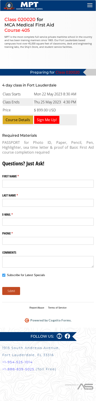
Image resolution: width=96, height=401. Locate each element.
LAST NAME (15, 195)
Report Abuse (36, 307)
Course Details (18, 119)
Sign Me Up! (47, 119)
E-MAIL (12, 214)
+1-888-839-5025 (18, 369)
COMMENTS (9, 252)
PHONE (12, 233)
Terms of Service (57, 307)
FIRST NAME (15, 176)
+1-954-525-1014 (17, 362)
